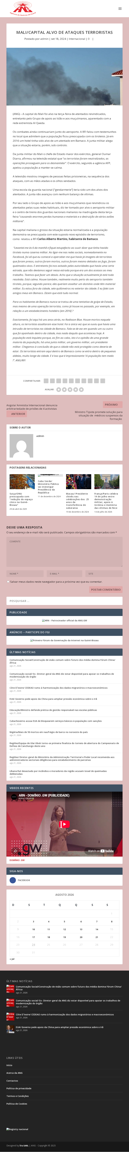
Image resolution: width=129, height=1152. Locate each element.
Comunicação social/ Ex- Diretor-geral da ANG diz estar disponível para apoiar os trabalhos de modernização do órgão (62, 675)
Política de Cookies (16, 1103)
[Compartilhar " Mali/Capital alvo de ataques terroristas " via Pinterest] (71, 381)
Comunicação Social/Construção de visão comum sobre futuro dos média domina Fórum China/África (62, 661)
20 (81, 937)
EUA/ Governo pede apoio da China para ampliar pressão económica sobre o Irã (53, 698)
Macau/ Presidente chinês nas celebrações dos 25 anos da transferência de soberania (77, 500)
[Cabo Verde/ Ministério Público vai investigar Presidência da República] (50, 475)
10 (33, 929)
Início (9, 1065)
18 (48, 937)
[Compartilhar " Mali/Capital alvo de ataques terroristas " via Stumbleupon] (90, 381)
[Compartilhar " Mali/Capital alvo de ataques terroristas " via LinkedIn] (77, 381)
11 (48, 929)
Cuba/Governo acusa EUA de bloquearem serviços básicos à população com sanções (56, 720)
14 (96, 929)
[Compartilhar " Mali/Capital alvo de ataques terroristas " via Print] (103, 381)
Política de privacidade (18, 1088)
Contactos (12, 1080)
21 (96, 937)
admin (44, 39)
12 (64, 929)
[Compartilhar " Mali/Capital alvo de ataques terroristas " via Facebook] (46, 381)
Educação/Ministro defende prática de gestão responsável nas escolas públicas (53, 710)
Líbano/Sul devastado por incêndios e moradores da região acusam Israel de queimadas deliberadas (58, 772)
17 (33, 937)
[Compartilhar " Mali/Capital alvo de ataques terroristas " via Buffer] (84, 381)
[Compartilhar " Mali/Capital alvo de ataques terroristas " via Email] (96, 381)
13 (81, 929)
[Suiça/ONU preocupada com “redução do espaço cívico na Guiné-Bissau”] (22, 481)
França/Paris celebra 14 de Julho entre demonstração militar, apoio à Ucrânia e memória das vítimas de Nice (106, 500)
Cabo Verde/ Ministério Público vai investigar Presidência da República (48, 487)
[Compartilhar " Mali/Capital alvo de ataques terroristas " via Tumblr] (65, 381)
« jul (12, 958)
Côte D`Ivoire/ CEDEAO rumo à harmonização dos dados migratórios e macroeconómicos (58, 687)
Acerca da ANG (14, 1072)
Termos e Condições (17, 1096)
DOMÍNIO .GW (17, 860)
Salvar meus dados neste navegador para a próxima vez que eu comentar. (56, 581)
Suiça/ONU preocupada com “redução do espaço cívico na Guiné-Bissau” (21, 499)
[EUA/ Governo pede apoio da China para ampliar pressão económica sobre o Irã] (10, 1029)
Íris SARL (24, 1145)
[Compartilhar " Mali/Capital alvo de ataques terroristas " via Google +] (59, 381)
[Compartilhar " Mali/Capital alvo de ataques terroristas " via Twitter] (52, 381)
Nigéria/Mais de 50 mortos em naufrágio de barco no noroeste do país (49, 732)
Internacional (77, 39)
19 (64, 937)
